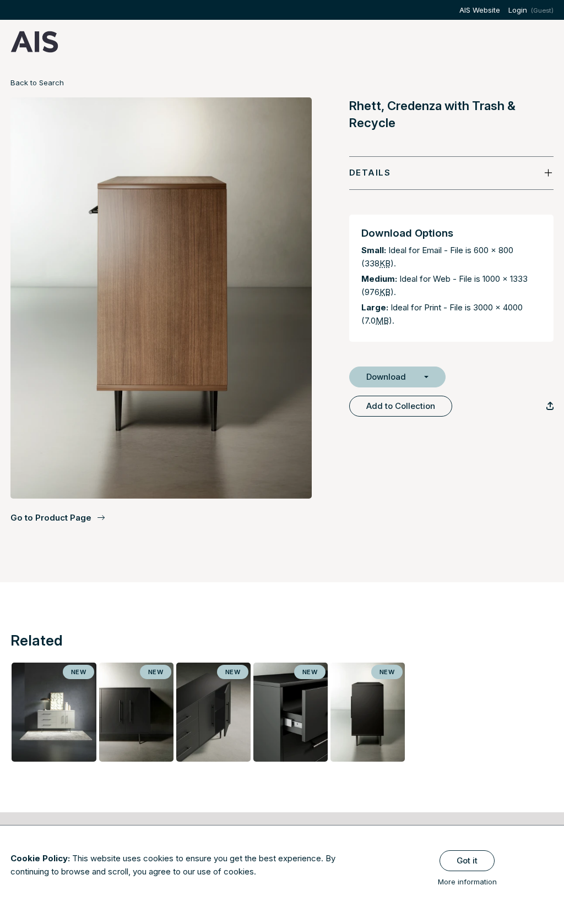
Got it (467, 860)
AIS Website (479, 10)
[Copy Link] (550, 406)
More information (467, 881)
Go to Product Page (50, 517)
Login (517, 10)
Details (370, 172)
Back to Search (37, 82)
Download (386, 376)
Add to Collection (400, 406)
